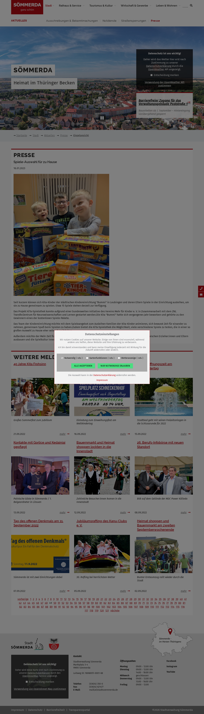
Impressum (102, 380)
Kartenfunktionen (98, 358)
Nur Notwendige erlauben (115, 365)
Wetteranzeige (128, 358)
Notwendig (69, 358)
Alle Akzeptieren (83, 365)
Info (79, 358)
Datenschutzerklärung (104, 375)
